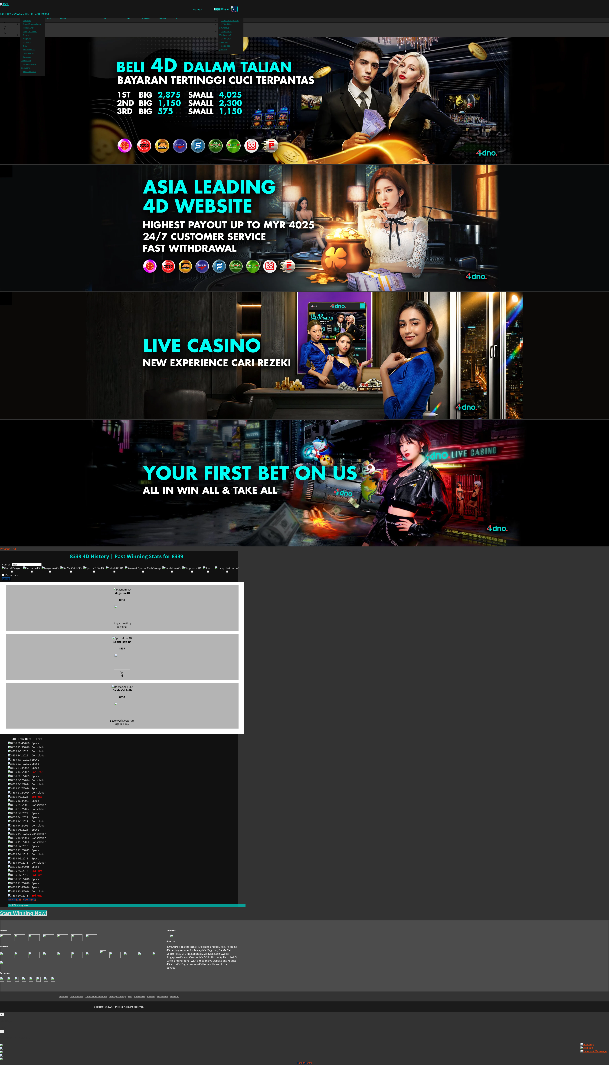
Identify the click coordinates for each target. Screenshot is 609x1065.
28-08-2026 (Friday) (230, 20)
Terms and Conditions (96, 996)
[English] (204, 9)
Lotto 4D (27, 20)
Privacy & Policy (117, 996)
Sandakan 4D (29, 50)
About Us (63, 996)
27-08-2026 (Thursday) (225, 26)
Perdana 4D (28, 28)
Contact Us (139, 996)
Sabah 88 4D (28, 53)
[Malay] (210, 9)
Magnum (27, 39)
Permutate (11, 575)
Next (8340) (29, 899)
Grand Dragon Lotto (32, 24)
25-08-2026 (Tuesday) (225, 41)
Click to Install (304, 1063)
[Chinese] (207, 9)
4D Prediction (76, 996)
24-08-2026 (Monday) (225, 48)
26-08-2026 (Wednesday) (225, 33)
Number (7, 564)
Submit (6, 579)
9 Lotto (26, 35)
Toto (25, 46)
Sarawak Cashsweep (26, 59)
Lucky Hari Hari (30, 31)
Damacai (27, 42)
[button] (5, 549)
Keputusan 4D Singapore (28, 66)
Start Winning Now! (18, 905)
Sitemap (151, 996)
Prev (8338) (14, 899)
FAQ (130, 996)
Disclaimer (162, 996)
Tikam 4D (174, 996)
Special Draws (29, 72)
